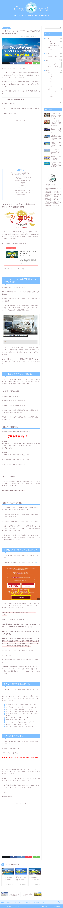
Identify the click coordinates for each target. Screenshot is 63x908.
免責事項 (17, 906)
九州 (51, 74)
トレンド (53, 53)
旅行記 (53, 70)
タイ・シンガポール (54, 93)
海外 (54, 89)
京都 (51, 76)
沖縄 (51, 86)
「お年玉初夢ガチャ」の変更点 (23, 180)
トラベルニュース (6, 28)
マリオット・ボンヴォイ (54, 66)
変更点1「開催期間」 (21, 182)
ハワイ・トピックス (54, 65)
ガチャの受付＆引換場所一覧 (22, 192)
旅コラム (53, 60)
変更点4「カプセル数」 (22, 187)
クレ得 (53, 38)
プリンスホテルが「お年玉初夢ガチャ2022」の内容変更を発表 (21, 173)
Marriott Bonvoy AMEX (55, 45)
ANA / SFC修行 (54, 63)
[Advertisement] (21, 132)
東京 (51, 85)
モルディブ (52, 96)
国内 (54, 72)
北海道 (51, 79)
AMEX (54, 41)
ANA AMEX (52, 43)
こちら (36, 562)
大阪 (51, 81)
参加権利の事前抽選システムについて (24, 190)
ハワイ (51, 94)
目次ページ (13, 22)
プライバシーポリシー (50, 22)
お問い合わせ (31, 22)
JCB (54, 47)
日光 (51, 83)
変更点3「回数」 (20, 185)
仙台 (51, 78)
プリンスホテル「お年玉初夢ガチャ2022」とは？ (24, 177)
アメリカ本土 (53, 91)
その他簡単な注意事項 (20, 194)
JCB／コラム (53, 49)
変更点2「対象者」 (21, 183)
